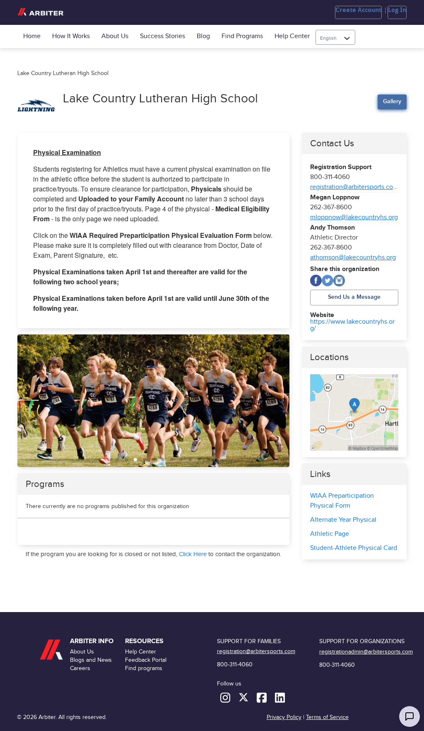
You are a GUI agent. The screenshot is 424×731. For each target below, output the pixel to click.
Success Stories (162, 36)
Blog (203, 36)
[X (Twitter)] (327, 280)
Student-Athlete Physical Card (353, 548)
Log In (397, 10)
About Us (114, 36)
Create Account (358, 10)
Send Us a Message (354, 296)
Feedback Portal (145, 659)
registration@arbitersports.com (354, 187)
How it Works (71, 36)
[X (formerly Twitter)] (244, 697)
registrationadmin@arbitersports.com (366, 651)
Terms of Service (327, 717)
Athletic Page (329, 534)
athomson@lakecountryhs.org (353, 257)
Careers (80, 668)
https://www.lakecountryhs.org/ (352, 325)
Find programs (242, 36)
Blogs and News (91, 659)
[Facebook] (316, 280)
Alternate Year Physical (343, 520)
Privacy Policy (284, 717)
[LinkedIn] (280, 697)
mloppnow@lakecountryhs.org (354, 217)
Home (32, 36)
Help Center (292, 36)
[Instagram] (339, 280)
